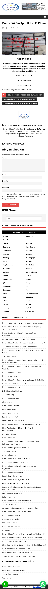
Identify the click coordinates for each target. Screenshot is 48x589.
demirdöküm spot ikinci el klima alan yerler (25, 95)
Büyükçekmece (31, 272)
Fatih (27, 290)
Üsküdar (6, 311)
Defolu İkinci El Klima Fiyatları (13, 420)
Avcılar (28, 240)
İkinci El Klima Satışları (10, 406)
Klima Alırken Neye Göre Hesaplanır (15, 483)
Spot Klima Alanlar (9, 504)
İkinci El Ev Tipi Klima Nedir (12, 526)
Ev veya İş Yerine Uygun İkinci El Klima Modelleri (20, 508)
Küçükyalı (6, 268)
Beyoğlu (29, 268)
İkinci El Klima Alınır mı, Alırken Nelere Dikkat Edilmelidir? (23, 534)
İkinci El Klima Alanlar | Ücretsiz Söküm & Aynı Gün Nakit (23, 343)
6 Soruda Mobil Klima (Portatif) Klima (16, 549)
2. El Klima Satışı (8, 395)
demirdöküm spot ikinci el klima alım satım (20, 103)
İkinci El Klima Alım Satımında (13, 372)
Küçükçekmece (9, 265)
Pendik (5, 276)
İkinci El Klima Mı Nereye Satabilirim (15, 480)
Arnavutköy (30, 236)
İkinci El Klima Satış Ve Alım (12, 472)
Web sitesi (6, 187)
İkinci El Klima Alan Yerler (11, 387)
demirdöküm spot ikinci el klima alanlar (19, 99)
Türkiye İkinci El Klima (10, 574)
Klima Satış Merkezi (9, 523)
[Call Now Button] (5, 584)
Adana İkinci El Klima (10, 413)
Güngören (29, 297)
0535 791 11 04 (26, 76)
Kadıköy (6, 258)
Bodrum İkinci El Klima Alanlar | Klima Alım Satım (20, 339)
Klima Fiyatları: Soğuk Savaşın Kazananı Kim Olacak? (21, 424)
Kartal (5, 261)
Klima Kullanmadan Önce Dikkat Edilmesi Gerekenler (22, 538)
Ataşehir (6, 240)
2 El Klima (6, 530)
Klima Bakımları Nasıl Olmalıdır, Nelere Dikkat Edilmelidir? (24, 545)
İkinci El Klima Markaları (11, 567)
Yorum (4, 158)
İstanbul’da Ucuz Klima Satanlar (14, 384)
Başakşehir (30, 254)
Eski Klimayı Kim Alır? (10, 417)
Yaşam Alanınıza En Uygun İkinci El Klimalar (18, 556)
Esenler (28, 279)
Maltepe (6, 272)
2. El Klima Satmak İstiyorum (12, 391)
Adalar (5, 236)
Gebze (5, 304)
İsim (3, 174)
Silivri (5, 301)
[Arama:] (24, 218)
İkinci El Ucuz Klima (9, 376)
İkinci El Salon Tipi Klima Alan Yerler (15, 462)
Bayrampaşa (30, 258)
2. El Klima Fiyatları (9, 434)
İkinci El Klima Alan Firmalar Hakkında (16, 459)
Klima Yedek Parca (9, 409)
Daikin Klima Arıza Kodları (12, 493)
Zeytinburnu (30, 308)
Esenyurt (29, 283)
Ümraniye (6, 308)
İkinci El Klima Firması (14, 28)
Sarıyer (28, 304)
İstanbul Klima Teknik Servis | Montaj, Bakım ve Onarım (23, 323)
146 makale (37, 125)
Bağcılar (29, 243)
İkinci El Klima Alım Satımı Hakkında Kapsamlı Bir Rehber (23, 380)
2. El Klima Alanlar (9, 356)
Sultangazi (7, 290)
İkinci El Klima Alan (9, 455)
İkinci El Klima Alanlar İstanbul (13, 515)
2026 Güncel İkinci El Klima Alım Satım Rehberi (19, 347)
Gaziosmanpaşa (32, 293)
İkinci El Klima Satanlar (10, 398)
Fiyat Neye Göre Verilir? (11, 519)
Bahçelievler (30, 247)
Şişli (4, 297)
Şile (4, 283)
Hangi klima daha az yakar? (12, 476)
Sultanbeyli (7, 286)
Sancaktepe (7, 279)
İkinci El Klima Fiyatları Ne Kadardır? (15, 448)
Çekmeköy (7, 250)
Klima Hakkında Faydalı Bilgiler (13, 570)
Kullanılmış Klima (8, 497)
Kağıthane (29, 301)
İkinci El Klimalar (8, 438)
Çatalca (28, 276)
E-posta (5, 181)
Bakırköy (29, 250)
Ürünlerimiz (6, 578)
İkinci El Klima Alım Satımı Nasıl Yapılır (16, 501)
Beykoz (5, 243)
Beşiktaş (29, 261)
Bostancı (6, 247)
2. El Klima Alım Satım (10, 451)
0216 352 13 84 (25, 80)
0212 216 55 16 (25, 85)
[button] (44, 16)
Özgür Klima (37, 587)
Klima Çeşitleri (7, 402)
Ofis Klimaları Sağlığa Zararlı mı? (14, 541)
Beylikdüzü (30, 265)
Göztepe (6, 254)
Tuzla (5, 293)
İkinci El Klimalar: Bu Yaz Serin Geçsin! (16, 512)
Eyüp (27, 286)
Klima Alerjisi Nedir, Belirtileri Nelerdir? (17, 552)
